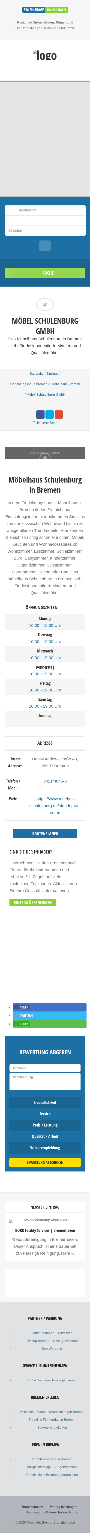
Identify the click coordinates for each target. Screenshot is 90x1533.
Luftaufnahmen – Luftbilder (52, 1333)
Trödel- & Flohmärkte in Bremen (52, 1419)
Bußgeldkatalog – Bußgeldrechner (52, 1467)
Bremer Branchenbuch (58, 1522)
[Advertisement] (45, 1323)
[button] (21, 1007)
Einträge (52, 373)
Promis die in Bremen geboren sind (52, 1475)
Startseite (37, 373)
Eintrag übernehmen (33, 902)
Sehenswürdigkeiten (52, 1427)
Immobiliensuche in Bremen (52, 1459)
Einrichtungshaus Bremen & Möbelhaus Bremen (45, 384)
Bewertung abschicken (45, 1162)
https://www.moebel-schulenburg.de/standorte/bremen (55, 806)
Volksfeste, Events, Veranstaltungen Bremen (52, 1412)
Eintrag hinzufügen (63, 1507)
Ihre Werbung (52, 1348)
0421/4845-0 (55, 781)
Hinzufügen (56, 9)
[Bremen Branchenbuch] (45, 55)
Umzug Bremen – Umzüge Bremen (52, 1341)
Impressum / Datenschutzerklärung (52, 1512)
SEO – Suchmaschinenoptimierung (52, 1380)
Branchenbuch (32, 1507)
